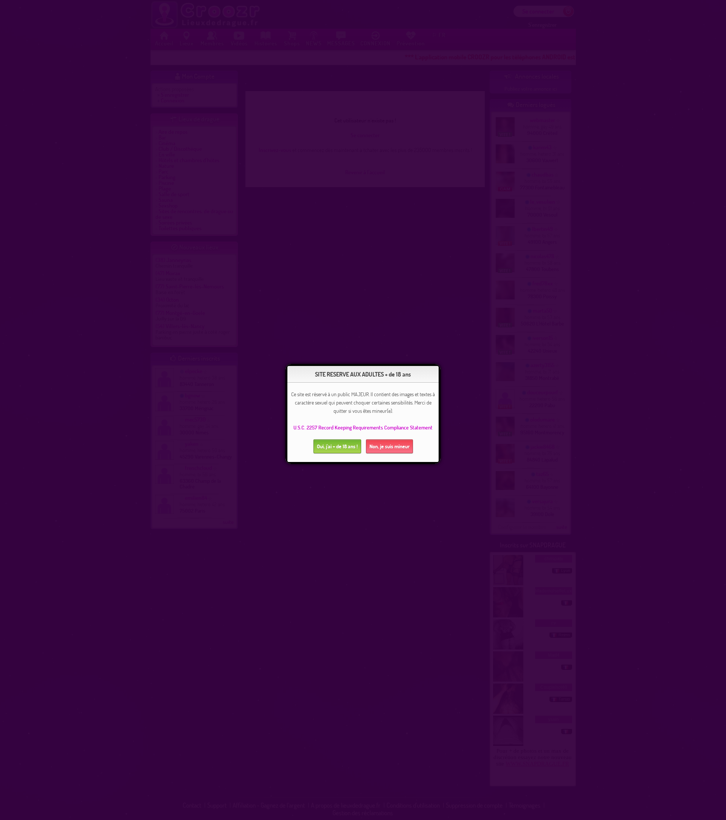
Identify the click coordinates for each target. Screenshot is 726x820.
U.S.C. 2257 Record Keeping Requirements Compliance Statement (363, 427)
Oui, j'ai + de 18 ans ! (337, 446)
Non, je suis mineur (389, 446)
